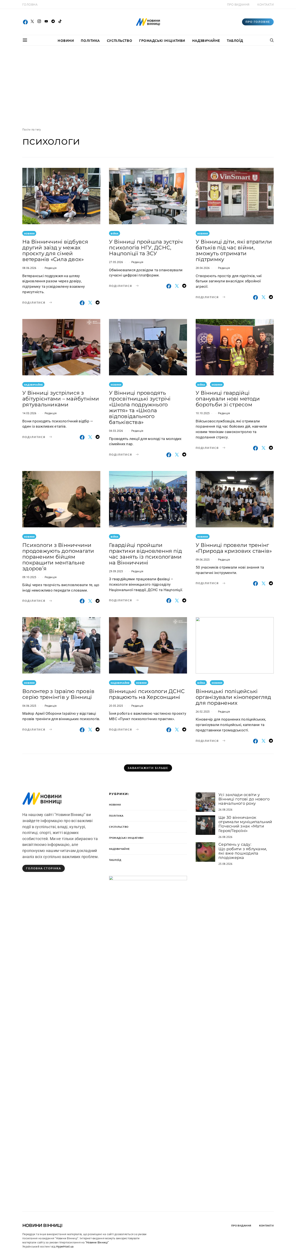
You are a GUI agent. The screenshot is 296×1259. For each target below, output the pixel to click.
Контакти (265, 4)
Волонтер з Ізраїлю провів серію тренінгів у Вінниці (58, 694)
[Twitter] (32, 22)
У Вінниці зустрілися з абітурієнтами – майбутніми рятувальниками (60, 399)
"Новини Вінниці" (97, 1242)
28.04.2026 (203, 268)
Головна (29, 4)
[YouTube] (46, 22)
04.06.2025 (29, 705)
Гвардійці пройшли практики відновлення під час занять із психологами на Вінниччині (145, 554)
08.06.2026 (29, 268)
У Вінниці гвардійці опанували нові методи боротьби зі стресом (228, 399)
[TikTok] (60, 22)
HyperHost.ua (64, 1246)
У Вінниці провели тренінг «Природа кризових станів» (234, 548)
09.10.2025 (29, 577)
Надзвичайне (206, 40)
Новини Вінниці (42, 1225)
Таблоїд (235, 40)
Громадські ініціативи (162, 40)
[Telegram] (53, 22)
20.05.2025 (116, 705)
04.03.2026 (116, 430)
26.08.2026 (225, 809)
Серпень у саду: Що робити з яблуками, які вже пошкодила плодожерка (242, 851)
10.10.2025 (203, 413)
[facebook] (25, 22)
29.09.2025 (116, 571)
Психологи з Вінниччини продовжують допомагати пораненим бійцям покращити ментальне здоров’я (58, 557)
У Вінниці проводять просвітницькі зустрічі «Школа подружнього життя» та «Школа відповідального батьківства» (140, 407)
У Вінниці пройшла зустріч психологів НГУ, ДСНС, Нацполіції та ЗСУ (146, 248)
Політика (90, 40)
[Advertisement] (148, 86)
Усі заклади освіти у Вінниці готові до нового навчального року (244, 799)
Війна (115, 233)
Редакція (51, 268)
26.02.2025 (203, 711)
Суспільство (119, 40)
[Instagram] (39, 22)
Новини (66, 40)
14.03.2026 (29, 413)
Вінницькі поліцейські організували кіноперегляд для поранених (233, 697)
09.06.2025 (203, 559)
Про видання (238, 4)
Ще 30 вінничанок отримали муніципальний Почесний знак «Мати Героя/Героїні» (245, 824)
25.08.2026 (225, 864)
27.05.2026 (116, 262)
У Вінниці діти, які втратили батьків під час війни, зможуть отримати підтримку (234, 250)
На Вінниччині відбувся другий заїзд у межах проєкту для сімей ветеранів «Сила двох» (55, 250)
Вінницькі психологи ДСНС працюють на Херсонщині (147, 694)
